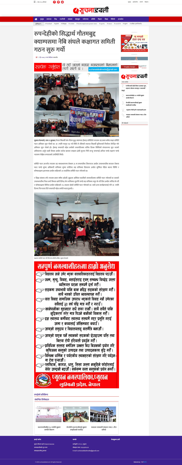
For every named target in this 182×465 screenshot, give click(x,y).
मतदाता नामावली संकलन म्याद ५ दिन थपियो (103, 428)
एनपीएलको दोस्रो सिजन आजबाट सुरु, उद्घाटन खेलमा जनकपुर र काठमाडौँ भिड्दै (134, 88)
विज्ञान (100, 19)
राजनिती (62, 19)
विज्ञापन (146, 2)
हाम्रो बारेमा (135, 2)
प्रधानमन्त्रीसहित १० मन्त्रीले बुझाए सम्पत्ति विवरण (49, 428)
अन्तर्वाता (120, 19)
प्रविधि (93, 19)
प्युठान (125, 24)
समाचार (49, 19)
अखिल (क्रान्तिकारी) (136, 24)
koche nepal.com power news (87, 24)
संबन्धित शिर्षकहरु (42, 399)
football (49, 24)
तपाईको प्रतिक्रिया (41, 394)
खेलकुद (77, 19)
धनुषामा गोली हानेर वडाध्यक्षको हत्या (136, 110)
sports (102, 24)
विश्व (55, 19)
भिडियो (113, 19)
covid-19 (118, 24)
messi (110, 24)
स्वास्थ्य (70, 19)
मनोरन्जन (85, 19)
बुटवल (57, 24)
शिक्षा (106, 19)
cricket (72, 24)
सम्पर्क (141, 2)
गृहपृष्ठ (129, 2)
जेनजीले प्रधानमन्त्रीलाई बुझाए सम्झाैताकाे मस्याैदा (76, 428)
